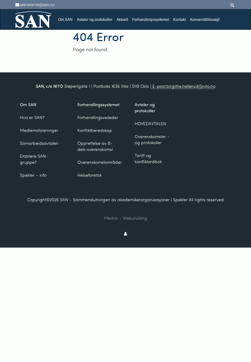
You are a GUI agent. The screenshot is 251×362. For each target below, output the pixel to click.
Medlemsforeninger (39, 130)
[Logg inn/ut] (125, 234)
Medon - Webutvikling (125, 218)
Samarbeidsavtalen (39, 143)
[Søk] (232, 5)
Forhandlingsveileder (97, 117)
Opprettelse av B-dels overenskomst (95, 146)
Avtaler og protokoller (94, 19)
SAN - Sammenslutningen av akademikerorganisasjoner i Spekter (124, 199)
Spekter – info (33, 175)
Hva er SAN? (32, 117)
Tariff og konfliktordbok (148, 158)
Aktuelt (122, 19)
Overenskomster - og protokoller (152, 139)
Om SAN (65, 19)
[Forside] (33, 19)
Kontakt (179, 19)
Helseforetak (89, 175)
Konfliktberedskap (94, 130)
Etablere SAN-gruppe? (34, 159)
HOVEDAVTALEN (150, 123)
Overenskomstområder (99, 162)
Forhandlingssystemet (150, 19)
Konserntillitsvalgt (204, 19)
